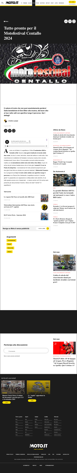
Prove (16, 421)
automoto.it (26, 465)
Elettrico (17, 424)
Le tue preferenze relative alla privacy (23, 470)
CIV (25, 432)
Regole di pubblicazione (33, 454)
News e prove (19, 417)
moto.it (34, 465)
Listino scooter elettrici (48, 424)
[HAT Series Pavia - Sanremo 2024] (44, 216)
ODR (49, 454)
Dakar (26, 429)
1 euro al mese (41, 228)
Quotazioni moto (47, 427)
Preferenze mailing (38, 457)
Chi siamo (58, 454)
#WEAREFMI (27, 434)
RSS (53, 454)
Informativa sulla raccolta (6, 470)
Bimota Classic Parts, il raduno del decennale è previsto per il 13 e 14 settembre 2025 (12, 397)
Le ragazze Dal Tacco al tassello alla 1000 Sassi (19, 197)
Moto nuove (56, 419)
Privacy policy (9, 454)
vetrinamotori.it (49, 465)
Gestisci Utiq (66, 454)
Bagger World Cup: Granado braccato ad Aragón (62, 163)
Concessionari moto (57, 429)
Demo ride (10, 248)
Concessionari (11, 240)
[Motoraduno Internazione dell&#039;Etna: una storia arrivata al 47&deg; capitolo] (44, 207)
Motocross (26, 427)
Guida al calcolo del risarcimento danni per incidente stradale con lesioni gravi (64, 137)
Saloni (36, 417)
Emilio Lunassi (13, 121)
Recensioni (46, 429)
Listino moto (46, 419)
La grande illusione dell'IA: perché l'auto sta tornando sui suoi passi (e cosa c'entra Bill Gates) (64, 193)
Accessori (55, 427)
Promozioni (56, 432)
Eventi (9, 244)
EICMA (36, 419)
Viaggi (16, 429)
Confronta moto (46, 434)
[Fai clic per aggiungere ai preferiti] (70, 21)
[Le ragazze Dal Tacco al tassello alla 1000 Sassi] (44, 198)
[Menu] (2, 2)
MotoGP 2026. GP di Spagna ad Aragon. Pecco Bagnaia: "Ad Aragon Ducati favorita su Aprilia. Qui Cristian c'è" (64, 150)
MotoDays (36, 424)
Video (16, 432)
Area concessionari (72, 4)
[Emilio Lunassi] (5, 121)
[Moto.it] (12, 3)
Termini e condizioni (20, 454)
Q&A (45, 432)
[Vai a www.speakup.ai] (46, 140)
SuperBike (26, 424)
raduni (4, 393)
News (6, 21)
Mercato (56, 417)
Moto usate (56, 421)
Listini (46, 417)
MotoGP (26, 421)
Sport (26, 417)
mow (41, 465)
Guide (16, 427)
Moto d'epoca (56, 424)
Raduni (9, 251)
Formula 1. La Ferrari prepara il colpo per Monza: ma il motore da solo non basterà (64, 208)
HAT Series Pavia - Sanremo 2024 (15, 215)
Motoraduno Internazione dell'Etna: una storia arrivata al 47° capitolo (19, 206)
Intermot (36, 427)
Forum (17, 434)
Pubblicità (43, 454)
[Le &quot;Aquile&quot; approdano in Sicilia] (38, 387)
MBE (35, 421)
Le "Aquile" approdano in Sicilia (36, 396)
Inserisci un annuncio (57, 434)
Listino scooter (46, 421)
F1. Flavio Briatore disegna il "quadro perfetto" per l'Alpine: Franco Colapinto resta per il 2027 (64, 221)
